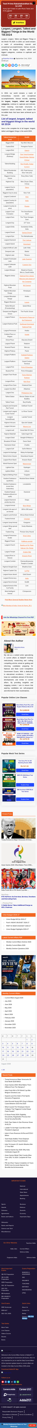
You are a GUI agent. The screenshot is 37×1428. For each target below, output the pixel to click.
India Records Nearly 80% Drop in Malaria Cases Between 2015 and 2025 (19, 1102)
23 (32, 1051)
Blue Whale (27, 506)
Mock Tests (5, 1327)
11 (7, 1047)
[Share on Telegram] (6, 65)
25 (8, 1055)
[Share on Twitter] (16, 65)
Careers (28, 1317)
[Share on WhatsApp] (2, 65)
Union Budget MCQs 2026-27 (16, 919)
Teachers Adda (31, 1243)
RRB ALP (4, 1310)
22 (27, 1051)
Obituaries (4, 1222)
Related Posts (7, 814)
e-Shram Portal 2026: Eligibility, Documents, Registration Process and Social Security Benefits (17, 1117)
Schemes (4, 1210)
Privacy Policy (6, 1417)
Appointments (24, 1195)
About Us (25, 1307)
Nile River (27, 381)
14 (22, 1047)
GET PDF (32, 1425)
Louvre (27, 302)
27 (18, 1055)
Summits (22, 1210)
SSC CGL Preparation (5, 1289)
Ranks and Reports (7, 1225)
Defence (22, 1207)
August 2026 (14, 998)
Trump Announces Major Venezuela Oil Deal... (16, 840)
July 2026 (8, 1001)
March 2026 (9, 1014)
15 (27, 1047)
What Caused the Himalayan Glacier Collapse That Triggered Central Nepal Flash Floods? (18, 1109)
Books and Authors (7, 1216)
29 (27, 1055)
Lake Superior (27, 259)
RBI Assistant (5, 1293)
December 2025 (10, 1024)
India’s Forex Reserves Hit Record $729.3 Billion (19, 1134)
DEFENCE (25, 1286)
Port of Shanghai (27, 367)
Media (24, 1313)
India (27, 201)
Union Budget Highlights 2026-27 (17, 929)
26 (13, 1055)
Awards (3, 1207)
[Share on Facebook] (12, 65)
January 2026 (9, 1021)
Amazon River (27, 556)
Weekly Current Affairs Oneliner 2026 (18, 942)
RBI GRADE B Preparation (5, 1297)
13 (17, 1047)
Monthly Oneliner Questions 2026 (17, 948)
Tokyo (27, 187)
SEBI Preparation (6, 1282)
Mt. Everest (27, 285)
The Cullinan (27, 240)
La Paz (27, 571)
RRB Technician (6, 1307)
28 (23, 1055)
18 (8, 1051)
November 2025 (10, 1027)
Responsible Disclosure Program (12, 1411)
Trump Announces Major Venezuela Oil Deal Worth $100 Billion (18, 1080)
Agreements (5, 1213)
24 (3, 1055)
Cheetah (27, 519)
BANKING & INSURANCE (26, 1273)
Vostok (27, 334)
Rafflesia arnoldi (26, 541)
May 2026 (8, 1008)
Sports (3, 1204)
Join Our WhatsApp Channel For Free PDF (18, 617)
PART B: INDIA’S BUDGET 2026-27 (18, 926)
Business (23, 1204)
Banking (22, 1198)
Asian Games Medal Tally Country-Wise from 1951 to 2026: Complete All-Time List (18, 1157)
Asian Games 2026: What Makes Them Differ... (17, 865)
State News (23, 1192)
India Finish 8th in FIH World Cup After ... (15, 890)
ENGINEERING (27, 1290)
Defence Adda (24, 1252)
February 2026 (10, 1018)
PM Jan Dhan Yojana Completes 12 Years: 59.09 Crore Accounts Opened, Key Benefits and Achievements (19, 1165)
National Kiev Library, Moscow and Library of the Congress (27, 278)
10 (3, 1047)
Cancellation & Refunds (9, 1414)
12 (13, 1047)
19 (13, 1051)
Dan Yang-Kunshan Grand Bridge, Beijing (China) (27, 157)
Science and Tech (7, 1228)
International (24, 1189)
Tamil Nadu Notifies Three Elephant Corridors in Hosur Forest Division (17, 1140)
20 (18, 1051)
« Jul (3, 1070)
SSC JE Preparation (7, 1285)
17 (3, 1051)
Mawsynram (27, 464)
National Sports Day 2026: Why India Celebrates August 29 (17, 1151)
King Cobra (27, 536)
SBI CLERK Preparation (5, 1278)
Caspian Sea (26, 265)
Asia (26, 197)
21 (22, 1051)
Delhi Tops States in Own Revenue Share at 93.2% (19, 1123)
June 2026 (8, 1004)
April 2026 (8, 1011)
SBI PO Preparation (7, 1274)
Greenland (26, 244)
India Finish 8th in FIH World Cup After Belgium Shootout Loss (18, 1091)
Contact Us (25, 1310)
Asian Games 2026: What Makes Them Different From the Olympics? (18, 1086)
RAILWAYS (25, 1280)
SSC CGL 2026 (6, 1313)
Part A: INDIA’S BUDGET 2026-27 (17, 922)
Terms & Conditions (25, 1414)
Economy (23, 1213)
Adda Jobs (13, 1249)
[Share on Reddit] (9, 65)
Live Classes (5, 1330)
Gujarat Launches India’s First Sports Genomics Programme (17, 1097)
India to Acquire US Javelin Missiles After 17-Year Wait (19, 1145)
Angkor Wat (27, 552)
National (22, 1186)
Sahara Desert (27, 232)
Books (3, 1340)
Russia (27, 206)
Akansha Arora (8, 58)
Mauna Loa (27, 426)
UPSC (24, 1293)
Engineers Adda (12, 1257)
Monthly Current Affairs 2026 (15, 945)
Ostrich (27, 150)
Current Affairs (24, 1249)
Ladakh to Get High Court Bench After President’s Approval (17, 1129)
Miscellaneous (5, 1231)
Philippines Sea (27, 393)
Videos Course (6, 1333)
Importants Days (25, 1216)
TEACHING (25, 1283)
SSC (23, 1277)
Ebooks (3, 1336)
